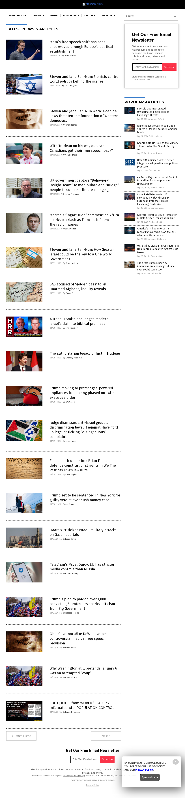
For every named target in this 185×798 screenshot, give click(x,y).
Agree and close (150, 777)
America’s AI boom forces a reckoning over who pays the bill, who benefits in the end (156, 232)
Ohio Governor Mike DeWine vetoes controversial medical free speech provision (78, 638)
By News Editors (70, 155)
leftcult (89, 15)
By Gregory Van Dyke (72, 358)
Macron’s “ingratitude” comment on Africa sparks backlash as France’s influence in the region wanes (84, 220)
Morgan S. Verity (158, 119)
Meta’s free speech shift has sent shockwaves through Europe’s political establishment (81, 46)
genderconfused (17, 15)
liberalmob (108, 15)
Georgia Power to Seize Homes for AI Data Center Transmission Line (157, 216)
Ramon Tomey (157, 187)
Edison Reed (156, 222)
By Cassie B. (68, 293)
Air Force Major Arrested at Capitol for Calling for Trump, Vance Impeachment (157, 180)
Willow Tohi (155, 170)
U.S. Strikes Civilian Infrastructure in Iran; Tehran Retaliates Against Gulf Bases (158, 249)
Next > (106, 735)
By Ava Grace (69, 402)
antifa (54, 15)
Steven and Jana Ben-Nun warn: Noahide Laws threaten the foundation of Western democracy (84, 116)
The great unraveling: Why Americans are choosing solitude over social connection (156, 266)
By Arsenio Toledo (71, 613)
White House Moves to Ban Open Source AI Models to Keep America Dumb (157, 129)
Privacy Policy (92, 785)
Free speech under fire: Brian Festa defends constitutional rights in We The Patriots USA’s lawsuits (83, 465)
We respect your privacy (74, 776)
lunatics (38, 15)
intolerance (71, 15)
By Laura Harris (69, 441)
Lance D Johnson (158, 239)
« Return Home (21, 735)
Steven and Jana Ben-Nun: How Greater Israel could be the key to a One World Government (82, 254)
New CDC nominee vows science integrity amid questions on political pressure (157, 163)
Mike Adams (156, 136)
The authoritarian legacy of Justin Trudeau (85, 353)
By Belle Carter (69, 56)
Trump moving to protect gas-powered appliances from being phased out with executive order (82, 393)
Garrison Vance (158, 208)
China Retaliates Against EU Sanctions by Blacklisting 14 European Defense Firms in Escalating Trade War (153, 199)
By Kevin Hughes (69, 86)
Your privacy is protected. (143, 77)
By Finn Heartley (70, 328)
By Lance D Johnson (71, 194)
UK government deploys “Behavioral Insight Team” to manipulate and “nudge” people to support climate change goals (84, 185)
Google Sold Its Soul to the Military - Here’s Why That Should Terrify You (157, 146)
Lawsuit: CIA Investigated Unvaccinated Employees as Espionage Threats (153, 112)
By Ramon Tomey (70, 573)
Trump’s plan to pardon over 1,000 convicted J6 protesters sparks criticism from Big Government (82, 604)
